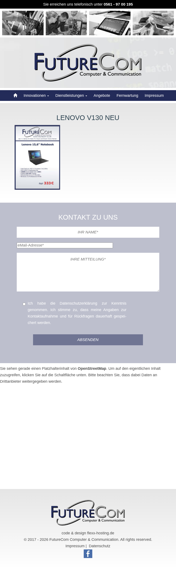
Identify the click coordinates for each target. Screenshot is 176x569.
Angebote (102, 95)
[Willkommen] (14, 95)
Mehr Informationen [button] (16, 388)
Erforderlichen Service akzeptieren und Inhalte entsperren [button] (49, 401)
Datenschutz (99, 546)
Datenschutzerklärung (78, 303)
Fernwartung (127, 95)
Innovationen (35, 95)
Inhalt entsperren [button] (14, 394)
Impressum (154, 95)
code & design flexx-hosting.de (88, 533)
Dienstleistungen (70, 95)
